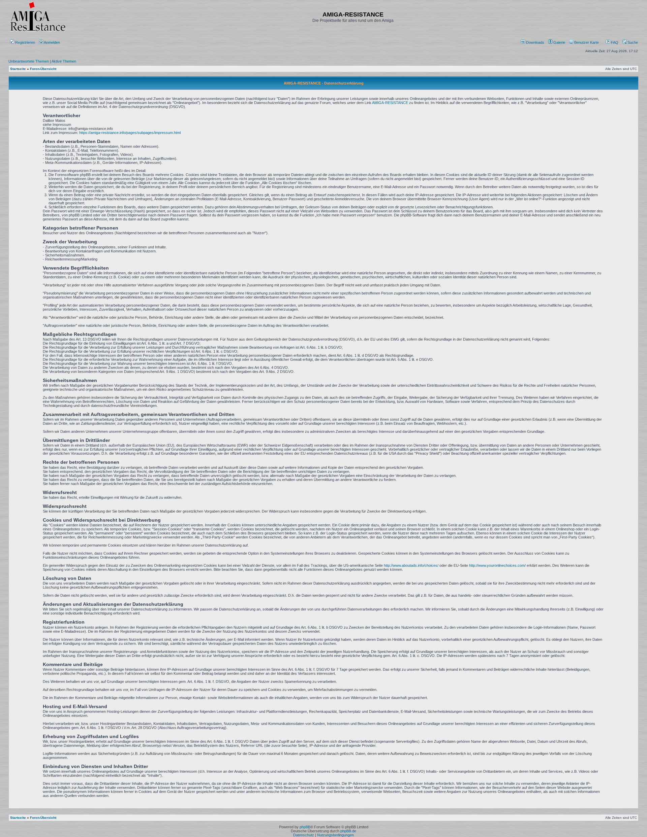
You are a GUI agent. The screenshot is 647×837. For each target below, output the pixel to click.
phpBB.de (348, 831)
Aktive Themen (64, 61)
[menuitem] (533, 42)
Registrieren (24, 42)
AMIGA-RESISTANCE (390, 103)
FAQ (614, 42)
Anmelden (52, 42)
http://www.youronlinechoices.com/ (497, 565)
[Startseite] (37, 31)
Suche (632, 42)
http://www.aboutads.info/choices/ (411, 565)
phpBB (305, 827)
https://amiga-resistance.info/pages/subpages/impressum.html (130, 133)
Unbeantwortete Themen (28, 61)
